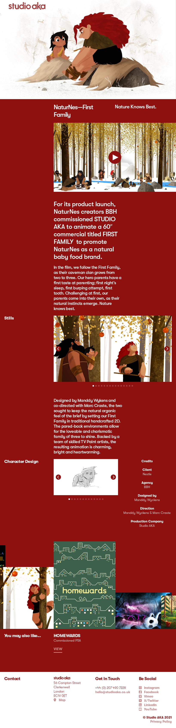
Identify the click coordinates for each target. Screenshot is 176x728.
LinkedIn (150, 705)
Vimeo (148, 696)
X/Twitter (151, 701)
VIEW (58, 649)
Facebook (151, 692)
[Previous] (58, 348)
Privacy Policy (161, 721)
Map (61, 700)
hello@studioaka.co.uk (112, 692)
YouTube (150, 709)
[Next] (167, 348)
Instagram (151, 688)
